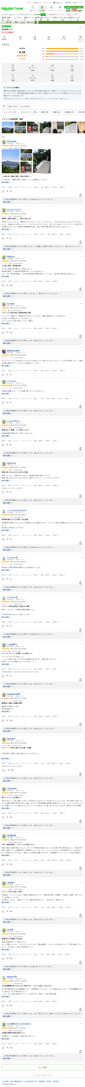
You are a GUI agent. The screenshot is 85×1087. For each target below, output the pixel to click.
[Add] (80, 28)
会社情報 (5, 1081)
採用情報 (42, 1081)
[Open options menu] (82, 141)
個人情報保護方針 (17, 1081)
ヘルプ (29, 2)
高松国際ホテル (7, 29)
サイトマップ (47, 2)
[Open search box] (4, 106)
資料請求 (56, 1081)
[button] (8, 127)
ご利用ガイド (37, 2)
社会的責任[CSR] (31, 1081)
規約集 (49, 1081)
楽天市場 (68, 2)
